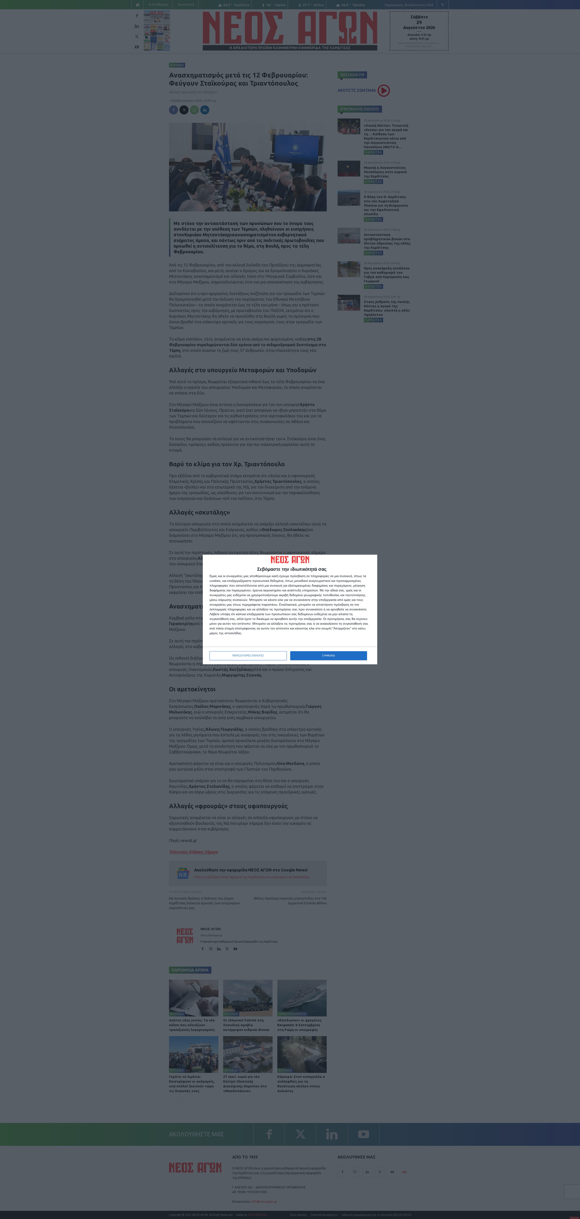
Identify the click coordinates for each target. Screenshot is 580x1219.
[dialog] (290, 609)
